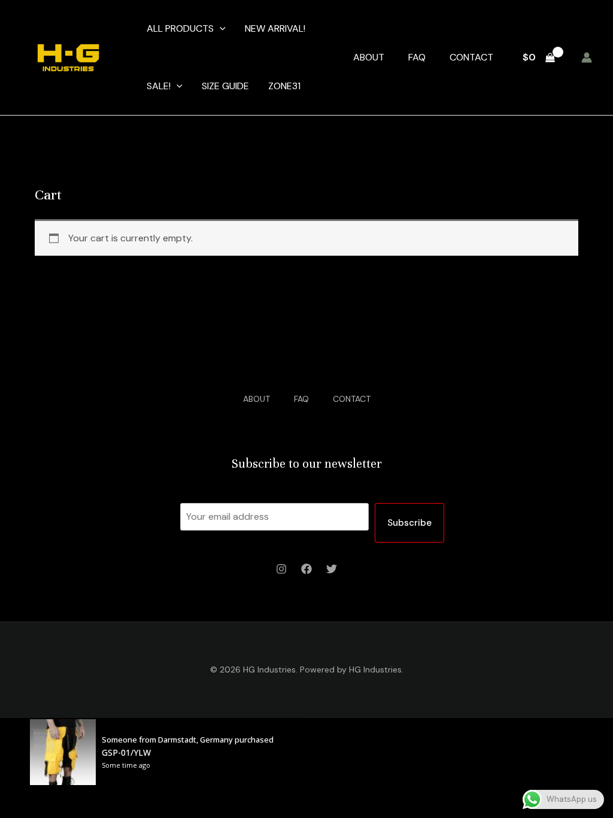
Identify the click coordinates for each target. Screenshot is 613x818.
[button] (220, 28)
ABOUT (368, 57)
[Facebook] (306, 568)
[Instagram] (281, 568)
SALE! (159, 86)
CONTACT (471, 57)
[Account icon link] (586, 57)
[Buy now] (170, 752)
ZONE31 (284, 86)
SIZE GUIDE (225, 86)
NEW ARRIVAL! (275, 28)
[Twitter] (331, 568)
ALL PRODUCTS (180, 28)
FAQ (417, 57)
